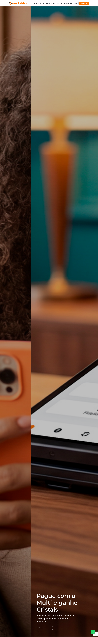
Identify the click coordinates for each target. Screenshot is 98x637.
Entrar (75, 3)
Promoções (59, 3)
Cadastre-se (84, 3)
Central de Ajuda (68, 3)
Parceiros (53, 3)
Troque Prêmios (46, 3)
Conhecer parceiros (14, 628)
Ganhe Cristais (37, 3)
